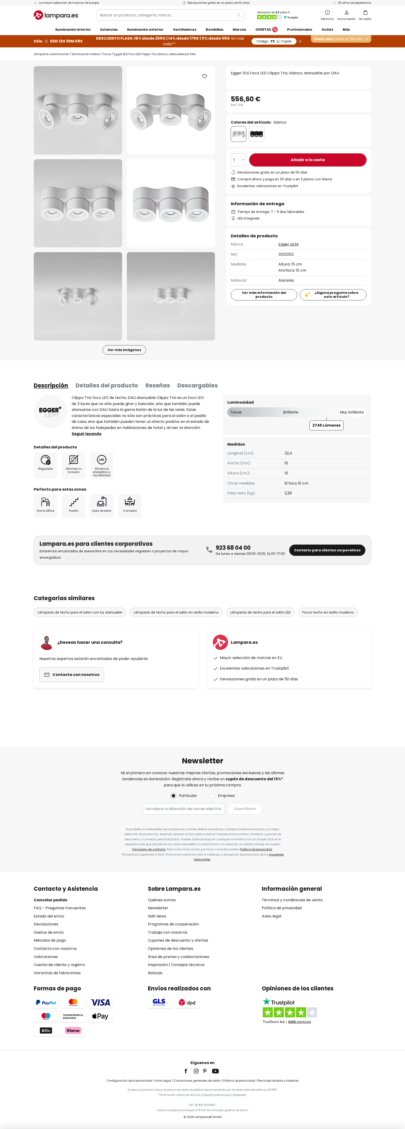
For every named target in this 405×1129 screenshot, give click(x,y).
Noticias (155, 973)
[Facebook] (189, 1071)
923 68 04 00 (233, 548)
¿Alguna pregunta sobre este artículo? (336, 294)
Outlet (327, 29)
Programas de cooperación (173, 924)
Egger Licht (288, 244)
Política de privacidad (256, 849)
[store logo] (56, 15)
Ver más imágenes (124, 350)
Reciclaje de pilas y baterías (278, 1081)
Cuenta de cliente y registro (59, 964)
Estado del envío (49, 916)
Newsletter (158, 908)
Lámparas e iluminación (51, 54)
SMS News (157, 916)
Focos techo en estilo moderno (328, 612)
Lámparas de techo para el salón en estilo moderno (176, 612)
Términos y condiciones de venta (292, 900)
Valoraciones (46, 956)
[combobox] (170, 15)
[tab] (51, 385)
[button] (78, 203)
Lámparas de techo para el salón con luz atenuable (80, 612)
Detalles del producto (107, 385)
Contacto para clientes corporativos (327, 550)
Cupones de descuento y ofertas (178, 940)
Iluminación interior (86, 54)
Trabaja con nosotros (168, 932)
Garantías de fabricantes (57, 973)
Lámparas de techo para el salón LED (260, 612)
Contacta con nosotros (55, 948)
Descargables (197, 385)
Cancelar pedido (51, 900)
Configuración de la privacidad (129, 1081)
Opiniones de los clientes (170, 948)
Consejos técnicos (188, 964)
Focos (106, 54)
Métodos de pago (50, 940)
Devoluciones (46, 924)
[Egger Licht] (50, 411)
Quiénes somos (162, 900)
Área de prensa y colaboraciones (178, 956)
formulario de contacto (149, 849)
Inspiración (158, 964)
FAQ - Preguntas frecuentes (60, 908)
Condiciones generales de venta (197, 1081)
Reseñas (158, 385)
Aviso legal (271, 916)
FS (274, 41)
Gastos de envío (49, 932)
